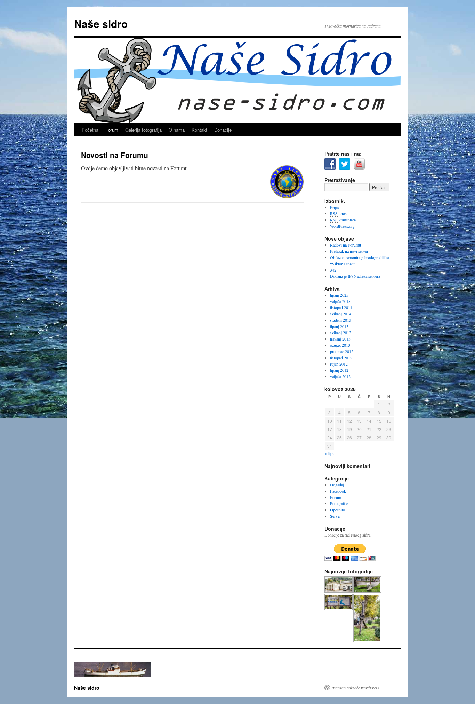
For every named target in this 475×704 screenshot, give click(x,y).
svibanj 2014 (340, 313)
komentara (343, 219)
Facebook (338, 491)
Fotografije (339, 503)
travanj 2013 (340, 339)
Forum (111, 129)
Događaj (337, 484)
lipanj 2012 (339, 370)
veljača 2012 (340, 376)
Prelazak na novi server (349, 251)
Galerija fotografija (143, 129)
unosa (339, 213)
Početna (90, 129)
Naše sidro (101, 23)
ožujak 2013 (340, 345)
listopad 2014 (341, 307)
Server (335, 516)
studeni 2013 (340, 320)
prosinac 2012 (341, 351)
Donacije (223, 129)
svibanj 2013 (340, 332)
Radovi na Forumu (345, 245)
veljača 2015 (340, 301)
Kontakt (199, 129)
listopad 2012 (341, 357)
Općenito (337, 510)
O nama (177, 129)
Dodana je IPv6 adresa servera (355, 276)
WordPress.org (342, 226)
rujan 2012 (339, 364)
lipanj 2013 (339, 326)
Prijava (335, 207)
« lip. (329, 453)
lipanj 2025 (339, 295)
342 (333, 270)
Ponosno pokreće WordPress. (355, 687)
